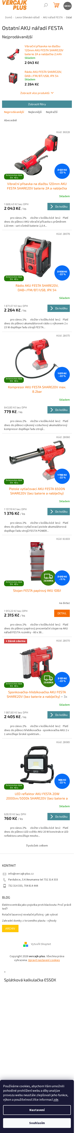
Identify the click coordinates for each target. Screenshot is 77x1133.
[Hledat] (45, 5)
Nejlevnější (35, 112)
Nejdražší (51, 112)
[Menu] (67, 5)
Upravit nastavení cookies (44, 960)
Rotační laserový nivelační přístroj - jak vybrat (30, 915)
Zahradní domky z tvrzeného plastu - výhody (29, 921)
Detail (62, 613)
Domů (8, 17)
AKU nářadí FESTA (53, 17)
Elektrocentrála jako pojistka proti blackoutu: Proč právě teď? (36, 907)
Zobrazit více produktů (34, 93)
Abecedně (10, 120)
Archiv (10, 928)
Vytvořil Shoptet (41, 944)
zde (55, 1099)
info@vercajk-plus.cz (21, 874)
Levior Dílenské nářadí (27, 17)
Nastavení (37, 1110)
